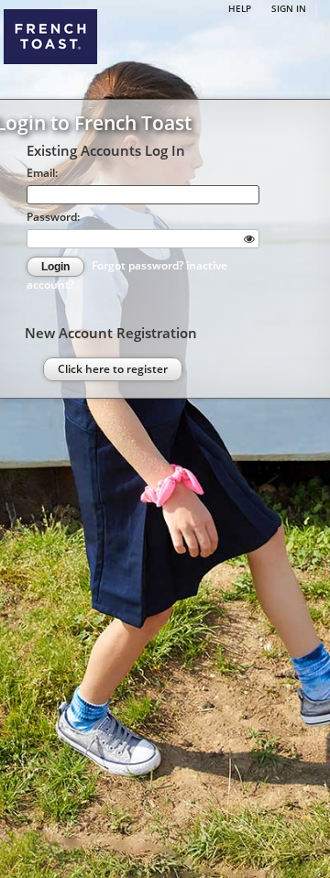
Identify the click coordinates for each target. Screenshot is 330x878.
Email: (42, 172)
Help (239, 8)
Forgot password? (139, 265)
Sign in (288, 8)
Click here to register (113, 369)
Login (55, 266)
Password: (53, 216)
